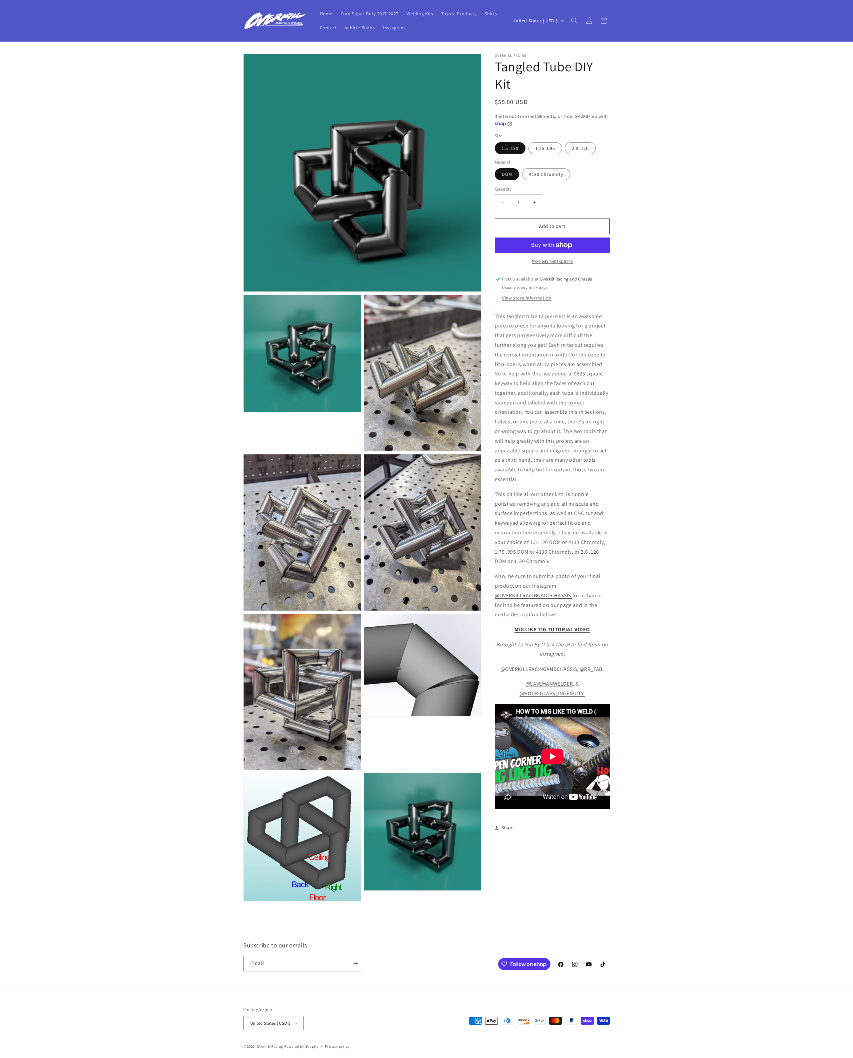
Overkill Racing (270, 1046)
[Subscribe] (355, 963)
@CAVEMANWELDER (549, 683)
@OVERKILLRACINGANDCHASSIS (533, 595)
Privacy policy (337, 1046)
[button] (574, 20)
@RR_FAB (591, 669)
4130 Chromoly (546, 174)
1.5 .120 (510, 148)
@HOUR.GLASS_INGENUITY (552, 693)
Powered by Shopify (301, 1046)
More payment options (552, 261)
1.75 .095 (545, 148)
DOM (507, 174)
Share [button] (507, 827)
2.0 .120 (580, 148)
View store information (526, 297)
